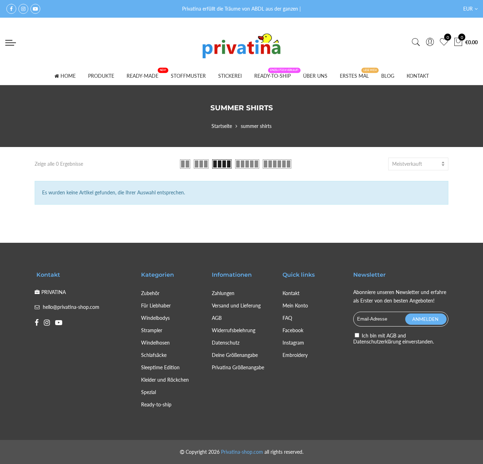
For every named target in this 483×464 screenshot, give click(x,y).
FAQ (287, 318)
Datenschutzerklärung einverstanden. (393, 342)
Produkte (101, 76)
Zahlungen (223, 293)
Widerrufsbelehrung (233, 330)
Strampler (151, 330)
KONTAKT (418, 76)
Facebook (293, 330)
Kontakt (291, 293)
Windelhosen (155, 343)
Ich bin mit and (393, 339)
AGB (217, 318)
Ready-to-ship (156, 404)
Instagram (293, 343)
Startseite (221, 126)
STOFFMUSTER (188, 76)
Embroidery (295, 355)
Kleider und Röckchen (165, 380)
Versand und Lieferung (236, 306)
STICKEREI (230, 76)
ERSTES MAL (354, 76)
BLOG (387, 76)
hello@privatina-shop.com (71, 307)
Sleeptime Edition (160, 367)
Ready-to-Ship (272, 76)
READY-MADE (142, 76)
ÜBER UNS (315, 76)
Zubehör (150, 293)
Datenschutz (225, 343)
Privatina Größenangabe (238, 367)
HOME (68, 76)
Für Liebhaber (156, 306)
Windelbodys (155, 318)
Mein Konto (295, 306)
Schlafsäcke (154, 355)
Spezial (148, 392)
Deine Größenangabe (235, 355)
